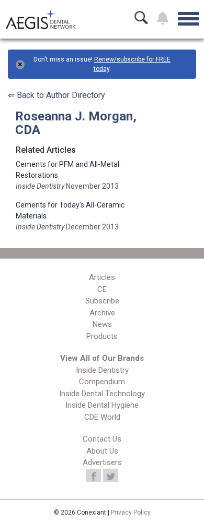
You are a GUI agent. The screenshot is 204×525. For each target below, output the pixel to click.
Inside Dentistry (102, 370)
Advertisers (102, 462)
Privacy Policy (131, 512)
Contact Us (102, 439)
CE (102, 289)
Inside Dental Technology (102, 393)
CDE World (102, 417)
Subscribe (102, 301)
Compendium (102, 381)
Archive (102, 313)
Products (102, 336)
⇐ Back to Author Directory (56, 95)
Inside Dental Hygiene (102, 405)
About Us (102, 451)
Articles (102, 277)
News (102, 324)
